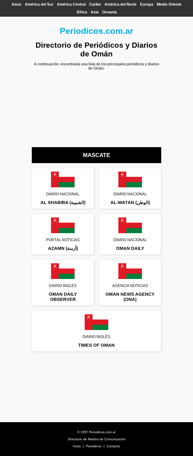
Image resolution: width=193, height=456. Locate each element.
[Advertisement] (96, 107)
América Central (71, 4)
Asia (95, 12)
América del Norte (121, 4)
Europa (146, 4)
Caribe (95, 4)
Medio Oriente (169, 4)
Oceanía (109, 12)
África (81, 12)
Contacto (113, 446)
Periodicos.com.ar (96, 31)
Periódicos (93, 446)
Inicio (16, 4)
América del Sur (39, 4)
